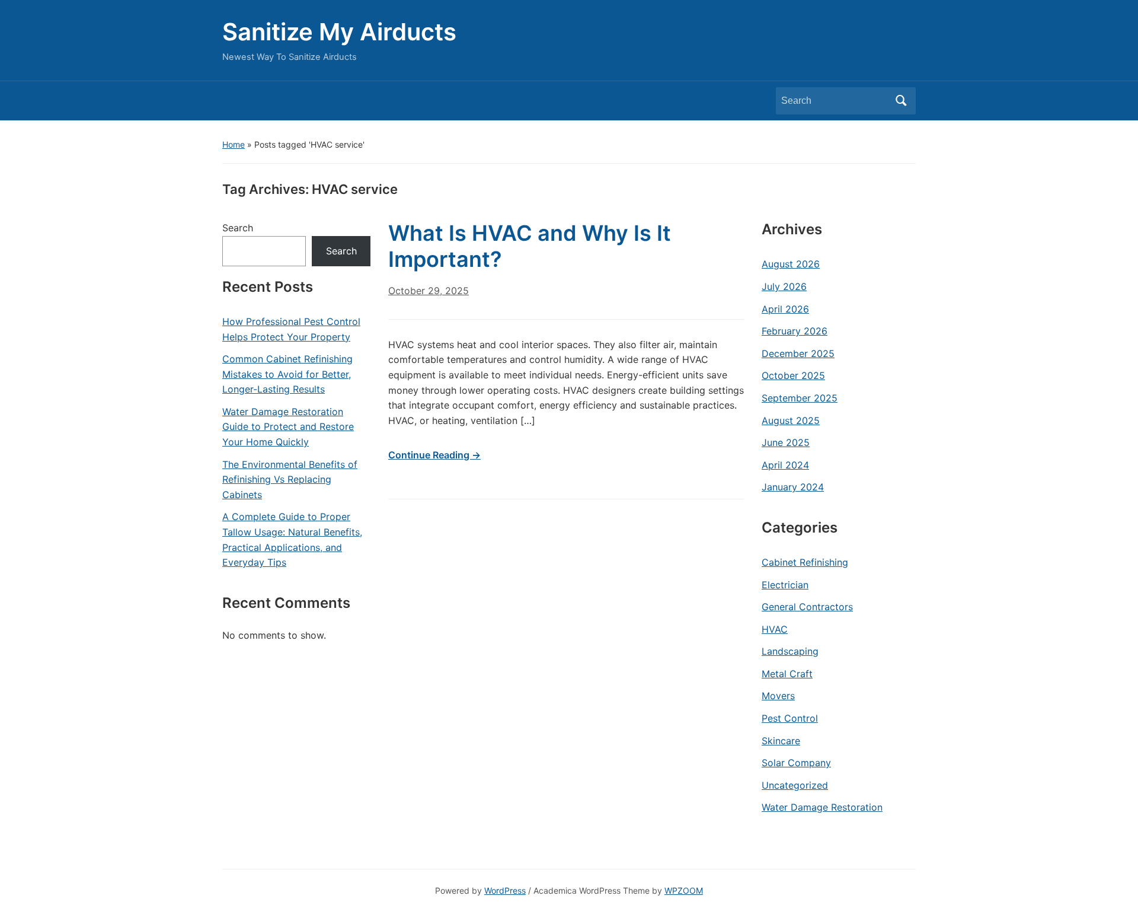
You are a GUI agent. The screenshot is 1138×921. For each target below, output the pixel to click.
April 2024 (785, 465)
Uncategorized (795, 785)
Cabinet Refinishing (805, 562)
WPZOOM (683, 890)
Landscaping (790, 651)
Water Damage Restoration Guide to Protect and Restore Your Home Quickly (288, 427)
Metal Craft (787, 674)
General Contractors (807, 607)
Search (901, 101)
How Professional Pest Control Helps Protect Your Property (291, 329)
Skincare (781, 741)
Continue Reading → (434, 455)
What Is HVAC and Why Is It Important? (529, 246)
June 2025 (786, 442)
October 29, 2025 (428, 291)
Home (233, 144)
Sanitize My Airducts (339, 31)
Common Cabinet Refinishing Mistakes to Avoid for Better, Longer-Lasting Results (287, 374)
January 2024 (793, 487)
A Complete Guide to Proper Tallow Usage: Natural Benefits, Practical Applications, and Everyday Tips (292, 539)
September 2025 (799, 398)
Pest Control (790, 718)
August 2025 (791, 420)
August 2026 (791, 264)
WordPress (505, 890)
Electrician (785, 585)
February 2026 (794, 331)
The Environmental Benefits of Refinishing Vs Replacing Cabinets (289, 479)
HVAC (775, 629)
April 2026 (785, 309)
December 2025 (798, 353)
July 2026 (784, 286)
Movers (778, 696)
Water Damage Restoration (822, 807)
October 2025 (793, 375)
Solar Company (796, 763)
